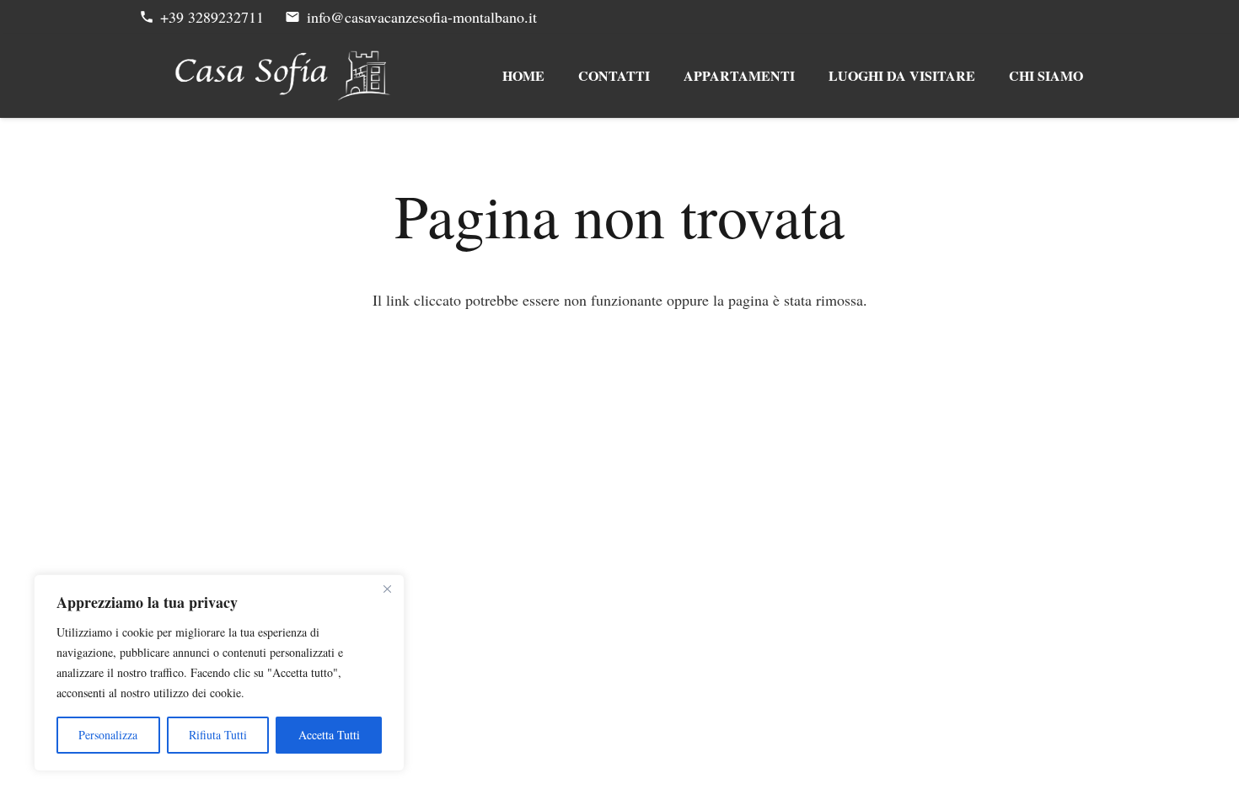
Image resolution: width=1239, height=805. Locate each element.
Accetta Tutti (329, 735)
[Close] (387, 588)
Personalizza (107, 735)
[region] (219, 672)
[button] (806, 76)
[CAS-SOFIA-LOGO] (283, 75)
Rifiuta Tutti (218, 735)
